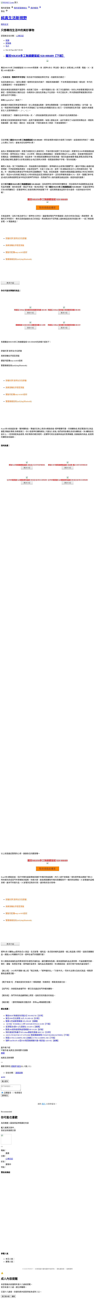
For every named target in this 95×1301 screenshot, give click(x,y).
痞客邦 (14, 1066)
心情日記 (20, 36)
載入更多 (5, 1081)
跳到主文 (4, 24)
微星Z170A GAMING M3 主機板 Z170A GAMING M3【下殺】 (31, 1038)
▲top (3, 1077)
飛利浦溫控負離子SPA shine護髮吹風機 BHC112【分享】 (29, 1032)
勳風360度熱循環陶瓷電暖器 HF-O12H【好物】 (25, 1029)
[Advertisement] (47, 1211)
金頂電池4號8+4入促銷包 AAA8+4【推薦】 (23, 1027)
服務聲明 (69, 1269)
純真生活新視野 (14, 18)
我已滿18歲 (6, 1296)
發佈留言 (5, 1095)
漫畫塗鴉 (19, 1073)
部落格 (8, 43)
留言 (19, 1066)
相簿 (7, 40)
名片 (7, 46)
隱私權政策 (60, 1269)
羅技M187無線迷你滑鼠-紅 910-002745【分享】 (25, 1016)
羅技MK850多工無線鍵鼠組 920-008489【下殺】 (35, 55)
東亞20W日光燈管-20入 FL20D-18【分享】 (23, 1018)
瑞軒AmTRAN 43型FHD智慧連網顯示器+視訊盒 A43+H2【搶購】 (32, 1041)
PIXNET (30, 1269)
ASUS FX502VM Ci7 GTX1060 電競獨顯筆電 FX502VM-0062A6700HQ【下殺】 (38, 1035)
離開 (13, 1296)
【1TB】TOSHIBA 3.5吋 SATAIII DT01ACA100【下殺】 (28, 1024)
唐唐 (3, 1053)
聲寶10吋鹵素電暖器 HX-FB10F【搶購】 (22, 1021)
